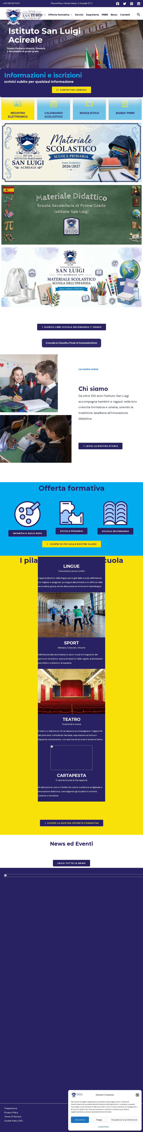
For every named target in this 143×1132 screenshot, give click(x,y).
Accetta (79, 1119)
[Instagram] (131, 3)
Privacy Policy (11, 1112)
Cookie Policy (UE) (13, 1120)
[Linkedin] (138, 3)
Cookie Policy (103, 1126)
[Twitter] (124, 3)
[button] (137, 1095)
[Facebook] (117, 3)
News (114, 14)
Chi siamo (37, 14)
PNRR (105, 14)
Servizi (79, 14)
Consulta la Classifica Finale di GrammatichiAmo (71, 343)
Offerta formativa (58, 14)
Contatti (125, 14)
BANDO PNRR (125, 113)
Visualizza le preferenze (124, 1119)
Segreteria (92, 14)
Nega (99, 1119)
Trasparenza (10, 1108)
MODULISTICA (89, 113)
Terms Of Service (12, 1116)
